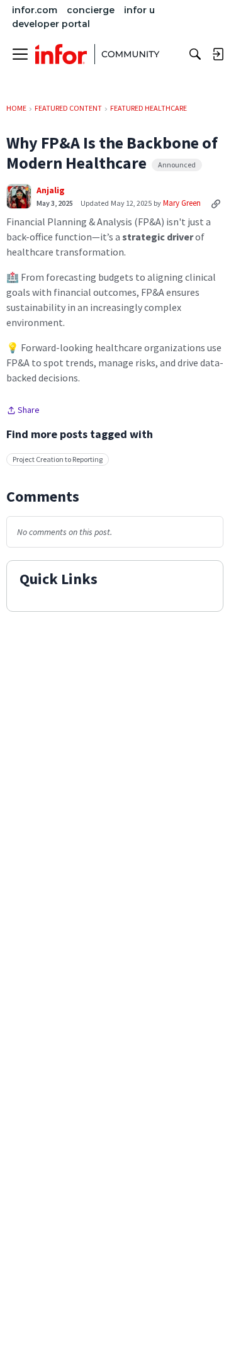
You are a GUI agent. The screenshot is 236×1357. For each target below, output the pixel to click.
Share (23, 411)
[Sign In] (217, 54)
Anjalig (51, 190)
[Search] (195, 54)
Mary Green (182, 203)
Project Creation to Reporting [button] (58, 459)
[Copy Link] (215, 203)
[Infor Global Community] (97, 54)
